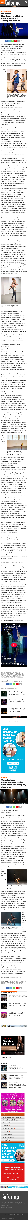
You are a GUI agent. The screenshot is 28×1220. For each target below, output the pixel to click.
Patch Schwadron (6, 681)
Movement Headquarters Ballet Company (12, 678)
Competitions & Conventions (12, 1117)
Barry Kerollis (5, 670)
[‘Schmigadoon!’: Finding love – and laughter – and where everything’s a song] (4, 1015)
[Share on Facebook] (6, 40)
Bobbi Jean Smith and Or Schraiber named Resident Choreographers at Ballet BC (17, 693)
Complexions (14, 981)
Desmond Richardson (7, 983)
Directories (22, 1216)
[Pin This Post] (15, 40)
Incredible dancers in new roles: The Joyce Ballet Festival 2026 (18, 1004)
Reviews (8, 985)
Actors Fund (14, 669)
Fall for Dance (15, 674)
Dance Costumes (8, 1128)
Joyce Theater (18, 983)
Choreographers (8, 1134)
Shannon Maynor (17, 681)
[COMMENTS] (21, 40)
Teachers (6, 1131)
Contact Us (8, 1216)
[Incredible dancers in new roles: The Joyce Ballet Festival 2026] (4, 1006)
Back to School (7, 1123)
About (22, 1214)
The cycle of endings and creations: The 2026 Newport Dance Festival (17, 701)
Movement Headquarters (8, 677)
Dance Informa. (18, 620)
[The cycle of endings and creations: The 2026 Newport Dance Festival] (4, 702)
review (3, 985)
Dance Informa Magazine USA (11, 1214)
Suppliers (6, 1126)
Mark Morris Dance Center (13, 676)
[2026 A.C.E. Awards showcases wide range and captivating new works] (4, 997)
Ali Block (21, 669)
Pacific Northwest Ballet (15, 680)
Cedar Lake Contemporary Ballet (16, 671)
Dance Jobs (6, 1140)
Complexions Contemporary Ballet (13, 982)
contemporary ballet (7, 673)
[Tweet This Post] (9, 40)
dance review (19, 982)
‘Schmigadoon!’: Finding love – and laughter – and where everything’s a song (17, 1014)
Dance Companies (8, 1137)
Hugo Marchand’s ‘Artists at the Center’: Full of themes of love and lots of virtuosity (17, 710)
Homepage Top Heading (12, 675)
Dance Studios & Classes (10, 1120)
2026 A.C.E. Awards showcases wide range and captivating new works (18, 996)
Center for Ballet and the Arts (10, 672)
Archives (15, 1216)
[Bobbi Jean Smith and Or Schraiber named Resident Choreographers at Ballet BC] (4, 694)
